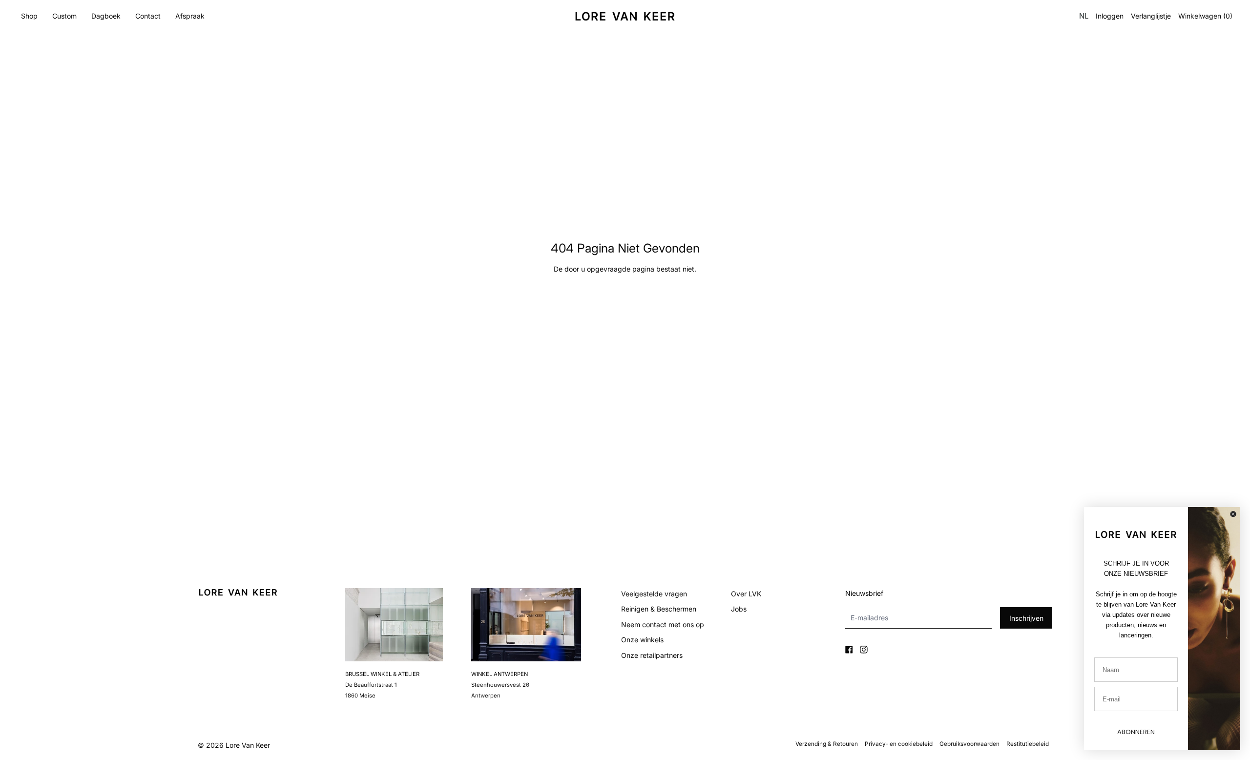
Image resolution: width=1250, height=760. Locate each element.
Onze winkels (642, 639)
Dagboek (106, 16)
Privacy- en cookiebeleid (899, 743)
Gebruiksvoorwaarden (969, 743)
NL (1083, 16)
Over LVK (746, 594)
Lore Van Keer (248, 745)
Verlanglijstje (1151, 16)
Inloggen (1110, 16)
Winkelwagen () (1205, 16)
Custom (64, 16)
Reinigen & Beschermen (658, 609)
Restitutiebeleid (1027, 743)
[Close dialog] (1233, 514)
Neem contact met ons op (662, 624)
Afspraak (190, 16)
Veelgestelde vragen (654, 594)
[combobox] (1083, 16)
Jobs (739, 609)
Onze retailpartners (652, 655)
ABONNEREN (1136, 732)
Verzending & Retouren (826, 743)
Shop (29, 16)
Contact (148, 16)
